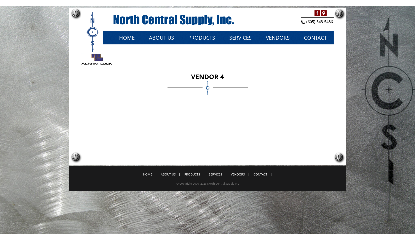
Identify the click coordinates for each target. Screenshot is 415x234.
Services (240, 37)
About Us (161, 37)
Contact (315, 37)
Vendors (278, 37)
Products (201, 37)
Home (127, 37)
